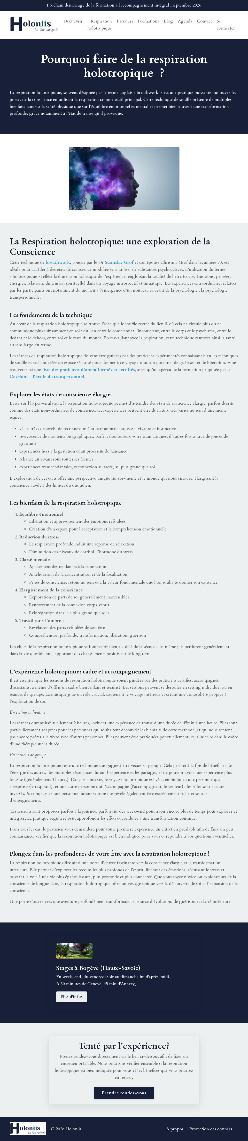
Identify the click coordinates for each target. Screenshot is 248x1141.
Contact (204, 21)
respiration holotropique (38, 93)
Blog (168, 21)
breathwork (147, 93)
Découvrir (73, 21)
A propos (174, 1129)
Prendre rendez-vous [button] (124, 1093)
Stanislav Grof (119, 262)
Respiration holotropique (99, 24)
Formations (148, 21)
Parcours (125, 21)
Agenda (185, 21)
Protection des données (210, 1129)
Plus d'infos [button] (72, 996)
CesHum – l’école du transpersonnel (47, 377)
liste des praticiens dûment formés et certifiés (88, 370)
